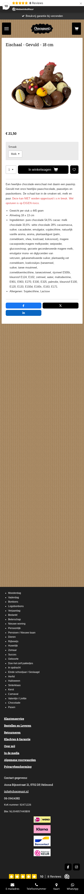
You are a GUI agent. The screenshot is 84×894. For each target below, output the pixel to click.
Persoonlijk (14, 628)
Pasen (11, 707)
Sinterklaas (14, 685)
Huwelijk (13, 645)
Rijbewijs (13, 641)
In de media (11, 753)
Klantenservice (14, 718)
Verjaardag (14, 610)
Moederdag (14, 593)
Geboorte (13, 658)
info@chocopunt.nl (16, 791)
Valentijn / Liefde (17, 698)
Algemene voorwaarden (20, 760)
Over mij (9, 746)
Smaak (12, 146)
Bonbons (13, 601)
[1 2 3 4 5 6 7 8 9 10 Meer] (11, 169)
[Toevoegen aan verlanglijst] (74, 169)
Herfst (11, 676)
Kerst (11, 689)
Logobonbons (16, 606)
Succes (12, 654)
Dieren (12, 636)
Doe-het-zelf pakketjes (20, 663)
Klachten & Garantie (17, 739)
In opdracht (14, 667)
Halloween (14, 680)
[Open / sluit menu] (6, 29)
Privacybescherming (18, 766)
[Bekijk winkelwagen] (76, 29)
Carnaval (13, 694)
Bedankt (12, 615)
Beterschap (14, 619)
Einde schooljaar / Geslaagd (24, 672)
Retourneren (12, 732)
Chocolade (14, 702)
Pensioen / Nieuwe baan (21, 632)
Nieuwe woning (16, 623)
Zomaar (12, 650)
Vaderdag (13, 597)
